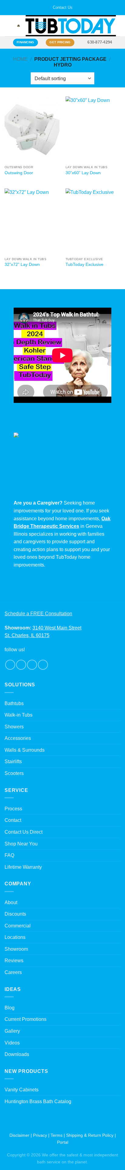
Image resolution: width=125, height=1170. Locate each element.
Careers (13, 972)
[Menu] (8, 25)
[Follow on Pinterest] (43, 665)
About (11, 902)
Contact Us (63, 7)
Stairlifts (13, 761)
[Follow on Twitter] (32, 665)
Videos (12, 1042)
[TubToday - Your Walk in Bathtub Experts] (70, 25)
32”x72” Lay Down (22, 264)
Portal (62, 1142)
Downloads (17, 1054)
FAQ (9, 855)
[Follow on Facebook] (10, 665)
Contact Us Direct (23, 832)
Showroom (16, 949)
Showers (14, 726)
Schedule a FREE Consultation (38, 613)
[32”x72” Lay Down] (32, 221)
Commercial (18, 925)
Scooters (14, 773)
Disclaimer (19, 1135)
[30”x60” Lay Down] (93, 129)
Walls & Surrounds (25, 750)
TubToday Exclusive (84, 264)
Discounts (15, 914)
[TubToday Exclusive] (93, 221)
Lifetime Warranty (23, 867)
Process (13, 808)
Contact (13, 820)
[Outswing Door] (32, 129)
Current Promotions (25, 1019)
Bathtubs (14, 703)
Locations (15, 937)
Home (20, 59)
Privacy (40, 1135)
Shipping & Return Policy (89, 1135)
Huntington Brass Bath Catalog (38, 1101)
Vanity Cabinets (22, 1089)
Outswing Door (19, 173)
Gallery (12, 1031)
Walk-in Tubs (18, 714)
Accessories (18, 738)
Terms (56, 1135)
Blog (10, 1007)
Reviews (14, 960)
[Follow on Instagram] (21, 665)
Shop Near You (21, 843)
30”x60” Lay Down (83, 173)
